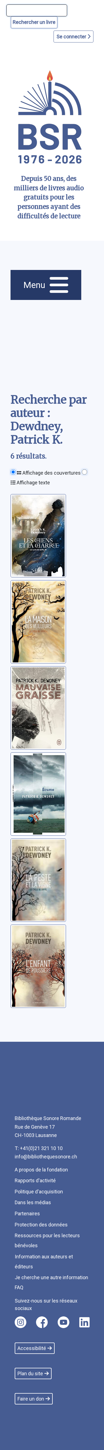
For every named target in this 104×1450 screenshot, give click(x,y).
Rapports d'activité (35, 1180)
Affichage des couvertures (51, 473)
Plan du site (30, 1373)
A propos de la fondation (41, 1170)
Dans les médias (33, 1202)
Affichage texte (33, 482)
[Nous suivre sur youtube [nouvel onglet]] (63, 1322)
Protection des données (41, 1225)
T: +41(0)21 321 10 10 (39, 1148)
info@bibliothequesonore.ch (46, 1157)
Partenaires (27, 1213)
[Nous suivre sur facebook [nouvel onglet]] (42, 1322)
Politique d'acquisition (39, 1191)
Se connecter (72, 36)
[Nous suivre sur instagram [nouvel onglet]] (20, 1322)
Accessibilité (31, 1348)
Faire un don (30, 1399)
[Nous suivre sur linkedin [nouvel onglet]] (84, 1322)
